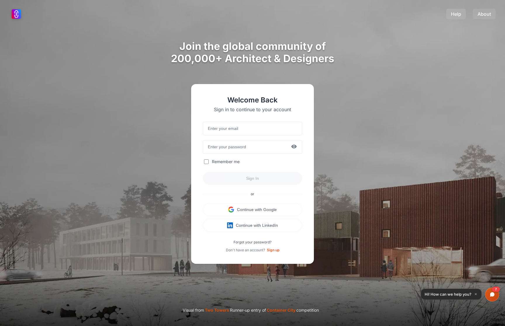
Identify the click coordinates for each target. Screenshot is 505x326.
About (484, 14)
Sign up (273, 250)
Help (456, 14)
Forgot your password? (252, 242)
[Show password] (294, 146)
